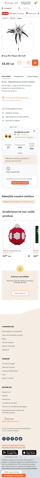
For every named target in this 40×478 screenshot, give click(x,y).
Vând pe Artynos (8, 367)
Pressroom (6, 399)
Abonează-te (20, 293)
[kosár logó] (35, 3)
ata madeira (24, 117)
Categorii (5, 350)
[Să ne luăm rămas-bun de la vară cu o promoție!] (5, 13)
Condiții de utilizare (9, 403)
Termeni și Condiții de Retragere (14, 407)
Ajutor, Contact (8, 378)
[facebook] (4, 439)
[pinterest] (12, 439)
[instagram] (8, 439)
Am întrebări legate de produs (17, 98)
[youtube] (16, 439)
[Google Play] (10, 452)
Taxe (4, 375)
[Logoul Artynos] (8, 3)
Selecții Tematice (8, 346)
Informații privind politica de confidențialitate (19, 468)
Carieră (4, 396)
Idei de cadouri (8, 342)
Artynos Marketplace (10, 371)
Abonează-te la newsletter (12, 331)
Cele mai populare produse (12, 335)
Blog (4, 339)
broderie (16, 121)
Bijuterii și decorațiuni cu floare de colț (18, 202)
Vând (16, 3)
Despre (20, 153)
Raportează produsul (13, 100)
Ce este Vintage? (8, 364)
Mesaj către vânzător (20, 183)
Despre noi (6, 392)
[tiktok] (20, 439)
